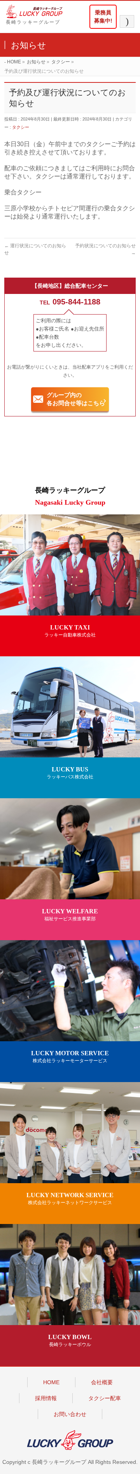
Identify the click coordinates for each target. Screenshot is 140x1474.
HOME (51, 1382)
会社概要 (102, 1382)
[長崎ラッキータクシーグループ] (38, 11)
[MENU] (127, 21)
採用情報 (46, 1398)
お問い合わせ (70, 1414)
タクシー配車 (104, 1398)
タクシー (20, 127)
